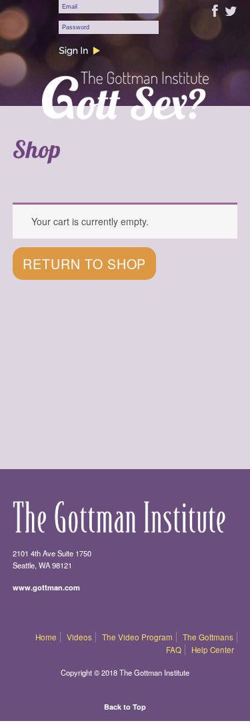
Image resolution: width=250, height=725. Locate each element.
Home (46, 637)
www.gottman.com (46, 587)
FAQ (173, 649)
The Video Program (137, 637)
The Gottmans (208, 637)
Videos (79, 637)
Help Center (212, 649)
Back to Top (125, 707)
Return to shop (85, 263)
